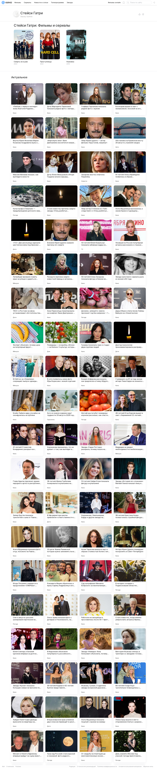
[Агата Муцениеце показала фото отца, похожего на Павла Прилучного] (27, 542)
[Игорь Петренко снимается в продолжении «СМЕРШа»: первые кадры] (27, 576)
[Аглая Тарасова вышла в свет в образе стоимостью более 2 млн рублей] (96, 542)
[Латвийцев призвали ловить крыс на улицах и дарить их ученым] (27, 270)
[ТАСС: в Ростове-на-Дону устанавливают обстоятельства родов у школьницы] (27, 304)
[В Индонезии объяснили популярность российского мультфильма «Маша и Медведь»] (61, 644)
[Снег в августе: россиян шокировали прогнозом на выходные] (27, 610)
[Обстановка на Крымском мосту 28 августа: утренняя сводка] (130, 133)
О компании (10, 766)
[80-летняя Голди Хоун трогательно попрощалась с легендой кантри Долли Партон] (130, 678)
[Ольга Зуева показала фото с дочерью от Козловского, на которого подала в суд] (61, 610)
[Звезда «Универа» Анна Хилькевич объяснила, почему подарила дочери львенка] (96, 644)
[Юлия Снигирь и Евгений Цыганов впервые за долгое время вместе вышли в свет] (27, 644)
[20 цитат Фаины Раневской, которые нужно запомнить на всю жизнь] (61, 542)
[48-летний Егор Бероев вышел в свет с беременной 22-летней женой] (130, 406)
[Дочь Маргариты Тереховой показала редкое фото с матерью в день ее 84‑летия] (61, 99)
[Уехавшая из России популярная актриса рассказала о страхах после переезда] (130, 235)
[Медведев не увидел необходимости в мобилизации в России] (130, 440)
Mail (3, 766)
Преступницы (46, 62)
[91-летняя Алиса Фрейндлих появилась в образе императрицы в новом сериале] (130, 167)
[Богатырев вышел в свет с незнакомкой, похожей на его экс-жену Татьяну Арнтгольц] (130, 99)
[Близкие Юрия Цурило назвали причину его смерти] (61, 235)
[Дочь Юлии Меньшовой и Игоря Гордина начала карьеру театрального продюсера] (61, 167)
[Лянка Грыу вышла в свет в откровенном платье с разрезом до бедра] (130, 712)
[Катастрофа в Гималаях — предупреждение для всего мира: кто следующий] (27, 201)
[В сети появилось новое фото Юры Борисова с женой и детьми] (61, 372)
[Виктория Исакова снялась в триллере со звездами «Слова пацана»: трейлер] (130, 644)
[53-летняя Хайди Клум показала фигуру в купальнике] (96, 474)
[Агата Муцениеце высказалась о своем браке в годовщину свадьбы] (130, 201)
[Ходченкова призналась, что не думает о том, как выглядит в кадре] (61, 440)
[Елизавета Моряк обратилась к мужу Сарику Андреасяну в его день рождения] (61, 576)
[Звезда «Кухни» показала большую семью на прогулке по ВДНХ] (27, 678)
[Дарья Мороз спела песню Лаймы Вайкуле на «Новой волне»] (130, 304)
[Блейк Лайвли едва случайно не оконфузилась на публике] (27, 406)
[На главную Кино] (8, 2)
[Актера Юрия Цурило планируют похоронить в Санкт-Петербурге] (130, 542)
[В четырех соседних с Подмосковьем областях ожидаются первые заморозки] (130, 576)
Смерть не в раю (21, 62)
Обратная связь (148, 766)
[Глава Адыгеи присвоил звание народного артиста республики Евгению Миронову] (27, 474)
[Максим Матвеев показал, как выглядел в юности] (27, 167)
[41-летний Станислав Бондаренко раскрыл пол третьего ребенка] (27, 440)
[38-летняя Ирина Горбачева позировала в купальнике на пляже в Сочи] (61, 474)
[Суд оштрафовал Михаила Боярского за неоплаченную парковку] (96, 576)
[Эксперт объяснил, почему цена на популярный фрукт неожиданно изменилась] (27, 338)
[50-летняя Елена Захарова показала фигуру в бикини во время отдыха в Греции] (96, 270)
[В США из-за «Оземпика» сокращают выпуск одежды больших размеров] (27, 372)
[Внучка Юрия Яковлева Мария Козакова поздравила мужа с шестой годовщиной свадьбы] (27, 133)
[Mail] (3, 2)
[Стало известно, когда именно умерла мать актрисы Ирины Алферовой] (130, 610)
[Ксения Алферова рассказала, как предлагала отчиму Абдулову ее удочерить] (96, 372)
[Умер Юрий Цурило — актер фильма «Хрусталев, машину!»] (96, 133)
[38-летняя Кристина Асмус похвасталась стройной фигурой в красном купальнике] (130, 508)
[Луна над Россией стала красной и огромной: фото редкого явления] (61, 746)
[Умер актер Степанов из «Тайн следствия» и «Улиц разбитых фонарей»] (96, 201)
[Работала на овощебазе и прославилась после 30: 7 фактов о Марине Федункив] (96, 610)
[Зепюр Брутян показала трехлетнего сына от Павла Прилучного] (27, 508)
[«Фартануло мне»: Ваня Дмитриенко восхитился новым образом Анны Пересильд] (61, 133)
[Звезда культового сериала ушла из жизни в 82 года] (130, 270)
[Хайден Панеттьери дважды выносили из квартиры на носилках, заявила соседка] (27, 712)
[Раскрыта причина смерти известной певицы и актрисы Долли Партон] (61, 270)
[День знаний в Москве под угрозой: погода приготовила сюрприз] (130, 746)
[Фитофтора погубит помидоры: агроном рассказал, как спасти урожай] (96, 406)
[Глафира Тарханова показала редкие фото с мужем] (96, 99)
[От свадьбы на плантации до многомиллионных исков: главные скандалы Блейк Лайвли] (96, 746)
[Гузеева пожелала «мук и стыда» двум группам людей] (96, 338)
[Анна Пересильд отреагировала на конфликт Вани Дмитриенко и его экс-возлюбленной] (61, 304)
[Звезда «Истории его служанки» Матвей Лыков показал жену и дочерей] (130, 474)
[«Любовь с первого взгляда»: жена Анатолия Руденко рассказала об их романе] (27, 99)
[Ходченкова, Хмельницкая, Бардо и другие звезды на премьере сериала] (96, 508)
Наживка (70, 62)
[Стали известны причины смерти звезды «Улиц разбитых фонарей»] (61, 201)
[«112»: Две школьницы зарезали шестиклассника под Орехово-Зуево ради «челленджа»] (27, 235)
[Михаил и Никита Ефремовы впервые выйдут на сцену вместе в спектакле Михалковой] (27, 746)
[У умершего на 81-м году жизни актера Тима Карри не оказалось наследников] (130, 372)
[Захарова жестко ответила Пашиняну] (96, 167)
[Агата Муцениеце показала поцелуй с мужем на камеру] (96, 712)
